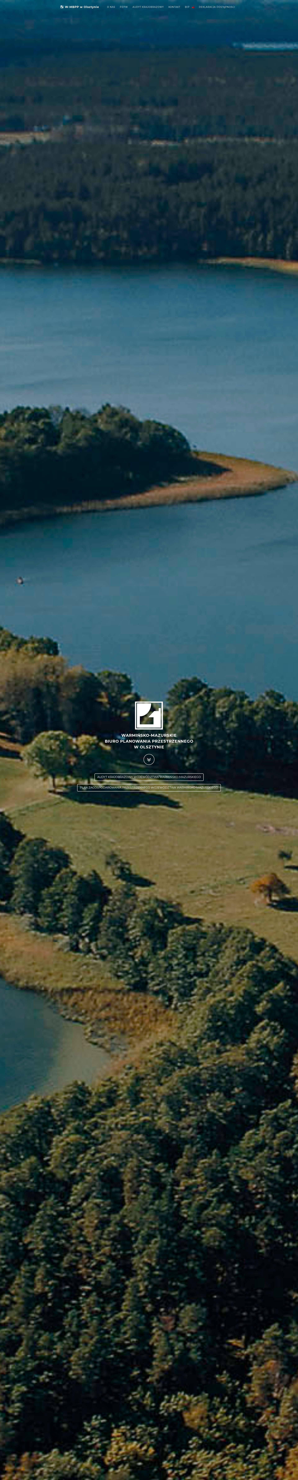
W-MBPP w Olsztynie (82, 6)
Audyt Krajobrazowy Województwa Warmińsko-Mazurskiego (149, 777)
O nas (111, 7)
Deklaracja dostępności (217, 7)
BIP (187, 7)
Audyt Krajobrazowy (148, 7)
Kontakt (174, 7)
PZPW (124, 7)
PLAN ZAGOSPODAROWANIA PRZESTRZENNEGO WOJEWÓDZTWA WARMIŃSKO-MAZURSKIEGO (149, 787)
